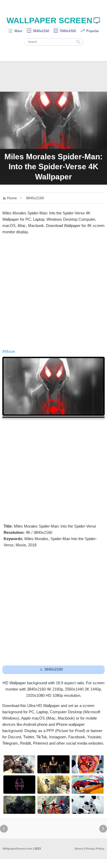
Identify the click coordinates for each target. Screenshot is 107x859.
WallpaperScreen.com (17, 848)
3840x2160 (37, 31)
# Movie (8, 351)
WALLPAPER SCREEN (53, 20)
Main (15, 31)
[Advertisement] (53, 292)
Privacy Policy (94, 848)
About (79, 848)
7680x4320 (64, 31)
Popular (89, 31)
